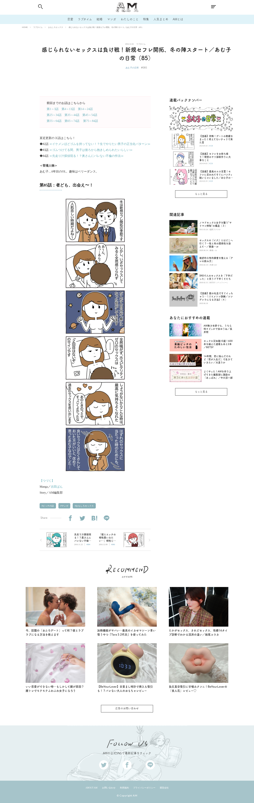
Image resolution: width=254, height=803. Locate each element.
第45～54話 (89, 114)
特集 (146, 19)
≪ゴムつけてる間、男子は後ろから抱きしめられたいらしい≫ (91, 149)
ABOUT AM (91, 787)
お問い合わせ (108, 787)
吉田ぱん (57, 486)
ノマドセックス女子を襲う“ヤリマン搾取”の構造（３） (215, 224)
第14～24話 (85, 109)
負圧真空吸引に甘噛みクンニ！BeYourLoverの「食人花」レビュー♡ (198, 688)
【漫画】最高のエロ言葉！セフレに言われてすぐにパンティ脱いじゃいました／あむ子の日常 (216, 174)
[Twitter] (82, 518)
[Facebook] (70, 518)
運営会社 (164, 787)
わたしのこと (130, 19)
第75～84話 (90, 120)
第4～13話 (68, 109)
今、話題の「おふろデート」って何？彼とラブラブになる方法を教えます (55, 632)
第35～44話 (72, 114)
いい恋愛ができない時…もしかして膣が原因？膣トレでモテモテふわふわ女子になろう (55, 688)
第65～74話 (72, 120)
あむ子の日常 (132, 67)
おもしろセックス (55, 27)
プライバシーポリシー (144, 787)
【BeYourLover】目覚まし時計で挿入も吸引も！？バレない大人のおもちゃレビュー (125, 688)
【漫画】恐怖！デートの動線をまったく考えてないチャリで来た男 (216, 139)
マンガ (111, 19)
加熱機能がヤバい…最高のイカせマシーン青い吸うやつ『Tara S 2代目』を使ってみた (126, 632)
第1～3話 (53, 109)
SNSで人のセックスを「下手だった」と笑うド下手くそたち (216, 277)
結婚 (99, 19)
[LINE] (106, 518)
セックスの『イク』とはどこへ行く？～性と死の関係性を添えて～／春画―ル (216, 243)
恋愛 (70, 19)
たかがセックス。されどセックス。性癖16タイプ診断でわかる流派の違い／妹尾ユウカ (198, 632)
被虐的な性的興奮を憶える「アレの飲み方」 (216, 259)
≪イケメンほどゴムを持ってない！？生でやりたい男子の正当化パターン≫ (99, 143)
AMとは (178, 19)
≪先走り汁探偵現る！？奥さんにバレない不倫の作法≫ (86, 155)
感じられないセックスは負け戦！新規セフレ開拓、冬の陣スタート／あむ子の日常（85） (106, 27)
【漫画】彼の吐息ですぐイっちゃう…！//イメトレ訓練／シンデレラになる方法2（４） (216, 296)
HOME (25, 27)
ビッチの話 (48, 506)
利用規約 (124, 787)
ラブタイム (85, 19)
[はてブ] (94, 518)
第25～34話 (54, 114)
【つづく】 (47, 480)
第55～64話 (54, 120)
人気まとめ (160, 19)
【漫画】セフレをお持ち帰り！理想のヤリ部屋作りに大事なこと (215, 157)
